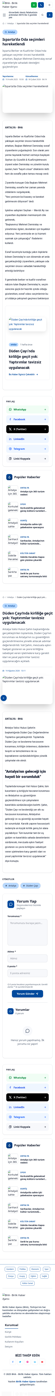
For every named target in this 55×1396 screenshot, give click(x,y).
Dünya (11, 1276)
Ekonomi (35, 1269)
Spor (47, 1269)
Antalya (10, 23)
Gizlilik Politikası (13, 1336)
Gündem (10, 1269)
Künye (8, 1331)
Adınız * (11, 951)
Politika (23, 1269)
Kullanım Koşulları (14, 1341)
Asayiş (22, 1276)
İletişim (9, 1346)
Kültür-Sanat (27, 1283)
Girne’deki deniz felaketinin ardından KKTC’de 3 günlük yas (23, 15)
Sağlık (44, 1276)
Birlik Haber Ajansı (26, 1381)
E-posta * (12, 966)
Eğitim (33, 1276)
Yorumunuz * (14, 916)
